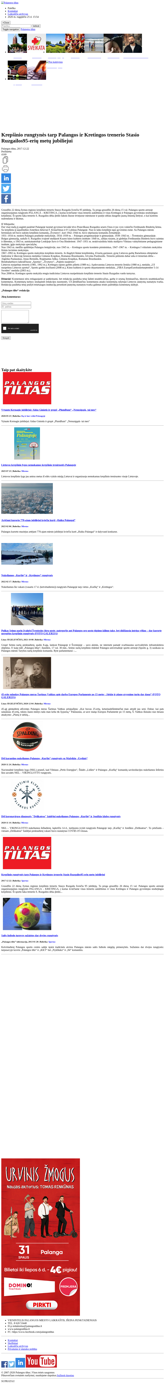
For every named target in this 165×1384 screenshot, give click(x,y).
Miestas (24, 471)
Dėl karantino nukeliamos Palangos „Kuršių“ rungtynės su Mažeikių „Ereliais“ (44, 758)
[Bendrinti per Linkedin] (6, 182)
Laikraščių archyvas (18, 14)
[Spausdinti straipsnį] (5, 171)
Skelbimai (13, 1343)
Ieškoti (36, 26)
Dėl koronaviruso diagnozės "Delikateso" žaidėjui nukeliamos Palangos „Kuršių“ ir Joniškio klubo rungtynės (61, 816)
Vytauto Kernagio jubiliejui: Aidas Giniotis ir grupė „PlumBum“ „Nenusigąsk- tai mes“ (48, 409)
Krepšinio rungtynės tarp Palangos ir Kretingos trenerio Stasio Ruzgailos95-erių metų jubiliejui (53, 874)
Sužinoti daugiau (65, 1375)
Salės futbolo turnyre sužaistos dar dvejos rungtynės (29, 935)
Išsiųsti (6, 338)
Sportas (24, 880)
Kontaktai (13, 11)
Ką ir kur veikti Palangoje (33, 416)
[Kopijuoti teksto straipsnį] (5, 163)
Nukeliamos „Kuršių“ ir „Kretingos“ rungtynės (27, 575)
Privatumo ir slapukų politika (22, 1349)
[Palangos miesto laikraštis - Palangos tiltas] (9, 2)
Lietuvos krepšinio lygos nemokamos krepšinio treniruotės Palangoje (38, 465)
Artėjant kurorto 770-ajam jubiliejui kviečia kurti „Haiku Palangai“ (38, 520)
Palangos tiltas (28, 29)
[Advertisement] (82, 107)
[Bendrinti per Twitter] (6, 192)
